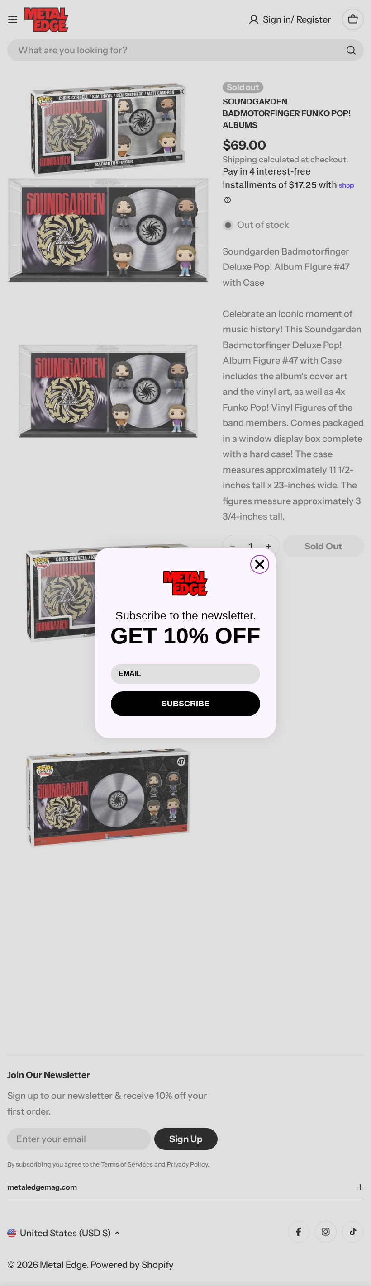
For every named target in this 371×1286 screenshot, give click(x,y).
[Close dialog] (260, 564)
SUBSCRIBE (185, 703)
